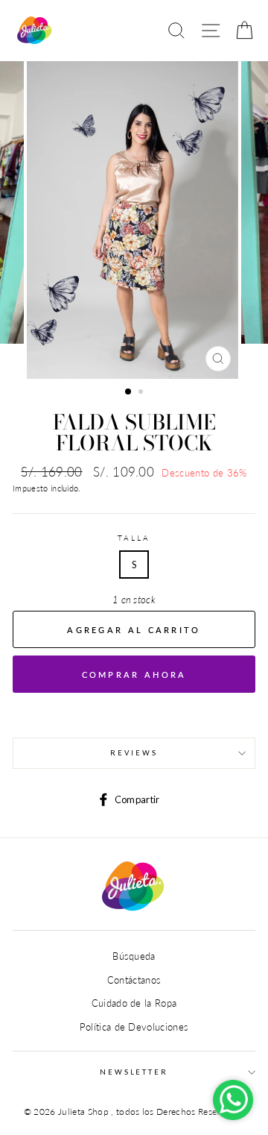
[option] (134, 220)
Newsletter (134, 1072)
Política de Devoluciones (134, 1027)
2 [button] (142, 393)
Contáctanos (134, 980)
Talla (134, 538)
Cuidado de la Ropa (134, 1003)
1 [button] (129, 392)
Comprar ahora (134, 674)
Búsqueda (134, 956)
